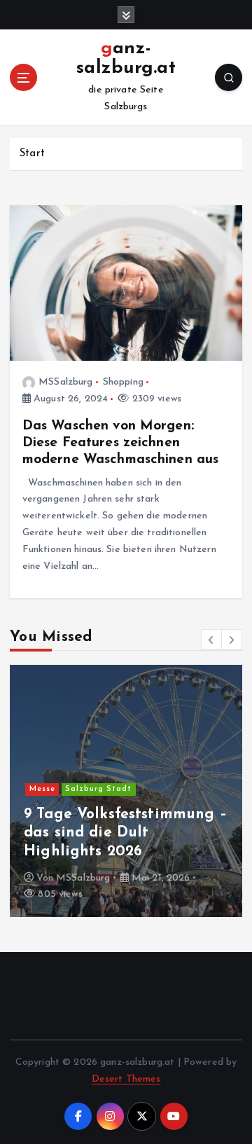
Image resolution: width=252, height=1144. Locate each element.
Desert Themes (126, 1079)
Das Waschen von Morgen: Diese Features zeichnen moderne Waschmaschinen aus (120, 443)
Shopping (123, 382)
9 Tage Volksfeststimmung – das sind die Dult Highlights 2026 (125, 833)
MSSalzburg (65, 382)
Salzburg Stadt (98, 789)
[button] (211, 639)
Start (32, 154)
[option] (126, 791)
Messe (42, 789)
